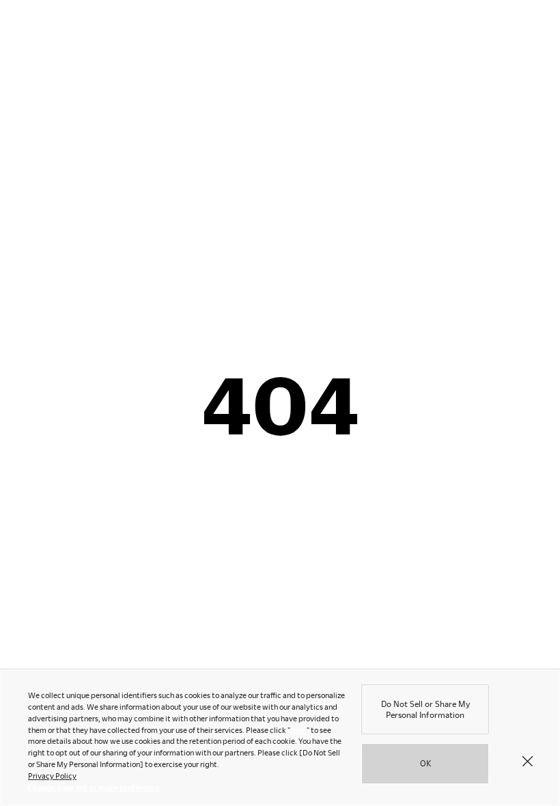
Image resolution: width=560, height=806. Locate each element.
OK (425, 763)
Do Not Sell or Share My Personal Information (425, 709)
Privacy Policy (52, 775)
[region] (280, 737)
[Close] (527, 760)
